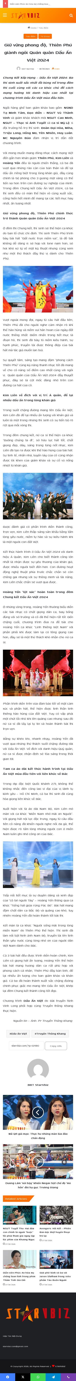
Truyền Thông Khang (51, 1034)
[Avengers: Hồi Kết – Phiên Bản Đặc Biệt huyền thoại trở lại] (56, 1215)
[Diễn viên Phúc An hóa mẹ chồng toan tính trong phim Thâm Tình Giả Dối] (19, 1259)
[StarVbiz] (25, 15)
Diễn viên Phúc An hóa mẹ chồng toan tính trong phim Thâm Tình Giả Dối (19, 1276)
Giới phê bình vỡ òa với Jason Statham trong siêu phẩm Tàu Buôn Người (55, 1276)
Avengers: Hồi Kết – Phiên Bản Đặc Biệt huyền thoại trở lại (55, 1232)
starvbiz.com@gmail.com (15, 1346)
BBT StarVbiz (28, 68)
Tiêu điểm (43, 27)
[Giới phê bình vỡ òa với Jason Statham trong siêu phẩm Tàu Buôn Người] (56, 1259)
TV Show (45, 36)
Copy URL (56, 1046)
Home (33, 27)
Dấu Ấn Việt (19, 1034)
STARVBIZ (60, 1366)
